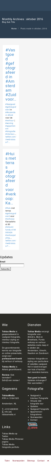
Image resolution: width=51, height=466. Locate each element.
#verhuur (9, 120)
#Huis (8, 208)
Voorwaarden (36, 417)
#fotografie (10, 131)
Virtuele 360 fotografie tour (37, 402)
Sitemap (31, 460)
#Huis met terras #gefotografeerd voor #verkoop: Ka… (10, 178)
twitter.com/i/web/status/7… (10, 139)
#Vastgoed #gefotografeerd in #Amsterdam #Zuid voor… (10, 75)
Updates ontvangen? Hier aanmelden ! (37, 381)
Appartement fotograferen (36, 413)
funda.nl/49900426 (10, 231)
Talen (7, 460)
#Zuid (10, 115)
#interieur (9, 134)
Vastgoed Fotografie (39, 409)
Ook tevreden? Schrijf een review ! (11, 377)
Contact (34, 419)
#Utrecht (9, 227)
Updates (34, 406)
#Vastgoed (10, 104)
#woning (9, 123)
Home (14, 28)
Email (2, 261)
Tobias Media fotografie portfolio (10, 445)
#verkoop (9, 218)
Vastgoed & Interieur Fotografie (39, 396)
